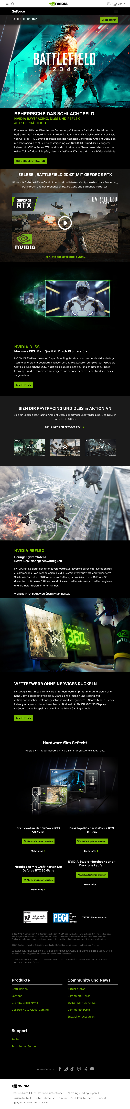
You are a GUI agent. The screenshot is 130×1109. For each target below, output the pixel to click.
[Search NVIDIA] (13, 3)
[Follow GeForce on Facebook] (60, 1069)
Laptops (17, 995)
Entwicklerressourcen (81, 1016)
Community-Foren (79, 995)
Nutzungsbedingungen (82, 1093)
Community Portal (79, 1009)
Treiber (16, 1039)
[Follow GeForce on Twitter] (85, 1069)
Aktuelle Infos (76, 988)
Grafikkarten (20, 988)
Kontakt (101, 1098)
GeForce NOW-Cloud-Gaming (30, 1009)
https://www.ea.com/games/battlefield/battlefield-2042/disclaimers (42, 953)
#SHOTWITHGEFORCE (81, 1002)
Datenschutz (20, 1093)
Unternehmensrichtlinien (51, 1098)
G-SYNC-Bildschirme (25, 1002)
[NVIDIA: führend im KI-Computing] (58, 3)
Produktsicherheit (81, 1098)
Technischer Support (25, 1046)
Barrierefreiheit (21, 1098)
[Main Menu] (7, 4)
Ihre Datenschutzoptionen (47, 1093)
